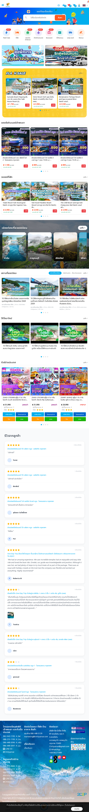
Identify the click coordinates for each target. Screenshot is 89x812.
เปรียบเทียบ (8, 414)
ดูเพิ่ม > (82, 228)
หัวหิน (6, 258)
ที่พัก (12, 305)
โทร (9, 419)
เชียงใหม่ (59, 258)
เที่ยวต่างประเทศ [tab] (76, 273)
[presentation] (5, 55)
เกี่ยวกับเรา (28, 748)
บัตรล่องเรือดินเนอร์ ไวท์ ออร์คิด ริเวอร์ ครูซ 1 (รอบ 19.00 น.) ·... (43, 159)
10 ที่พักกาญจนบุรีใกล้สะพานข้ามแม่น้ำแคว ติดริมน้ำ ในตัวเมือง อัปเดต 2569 (44, 301)
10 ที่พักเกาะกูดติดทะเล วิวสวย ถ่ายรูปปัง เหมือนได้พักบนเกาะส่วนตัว (44, 347)
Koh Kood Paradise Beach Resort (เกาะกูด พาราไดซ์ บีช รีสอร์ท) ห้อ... (15, 205)
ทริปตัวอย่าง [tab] (66, 273)
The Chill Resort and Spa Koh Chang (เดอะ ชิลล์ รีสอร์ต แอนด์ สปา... (43, 205)
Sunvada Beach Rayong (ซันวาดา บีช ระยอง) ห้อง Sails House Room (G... (17, 99)
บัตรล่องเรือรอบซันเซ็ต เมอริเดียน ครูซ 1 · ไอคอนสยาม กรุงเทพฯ (29, 666)
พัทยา (83, 258)
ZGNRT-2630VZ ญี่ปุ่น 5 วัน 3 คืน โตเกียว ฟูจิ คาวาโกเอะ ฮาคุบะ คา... (43, 398)
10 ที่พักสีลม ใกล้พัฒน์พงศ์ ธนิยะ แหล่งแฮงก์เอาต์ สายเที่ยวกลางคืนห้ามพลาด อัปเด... (72, 301)
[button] (40, 110)
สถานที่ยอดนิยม (6, 305)
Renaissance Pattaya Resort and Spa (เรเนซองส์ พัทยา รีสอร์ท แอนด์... (69, 99)
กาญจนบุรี (34, 258)
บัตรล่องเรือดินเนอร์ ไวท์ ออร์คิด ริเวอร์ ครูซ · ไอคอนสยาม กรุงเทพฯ (30, 501)
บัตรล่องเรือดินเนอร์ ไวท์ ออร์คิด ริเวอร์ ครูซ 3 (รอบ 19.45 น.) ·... (71, 159)
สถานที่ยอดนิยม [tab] (55, 273)
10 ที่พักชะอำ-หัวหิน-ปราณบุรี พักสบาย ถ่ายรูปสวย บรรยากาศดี (15, 347)
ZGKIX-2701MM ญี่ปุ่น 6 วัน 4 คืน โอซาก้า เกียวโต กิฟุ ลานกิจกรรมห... (14, 398)
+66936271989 (55, 752)
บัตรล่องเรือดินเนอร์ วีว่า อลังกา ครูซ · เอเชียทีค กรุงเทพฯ (26, 449)
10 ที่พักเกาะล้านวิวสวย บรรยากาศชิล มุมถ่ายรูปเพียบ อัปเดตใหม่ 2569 (15, 299)
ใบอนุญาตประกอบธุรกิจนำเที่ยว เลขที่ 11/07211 (20, 794)
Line (21, 419)
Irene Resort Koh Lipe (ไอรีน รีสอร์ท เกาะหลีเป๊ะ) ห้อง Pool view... (43, 99)
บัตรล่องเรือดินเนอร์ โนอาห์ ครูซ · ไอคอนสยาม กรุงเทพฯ (26, 692)
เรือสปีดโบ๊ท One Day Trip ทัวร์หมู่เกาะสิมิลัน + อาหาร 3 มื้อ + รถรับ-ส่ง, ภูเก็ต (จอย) (36, 593)
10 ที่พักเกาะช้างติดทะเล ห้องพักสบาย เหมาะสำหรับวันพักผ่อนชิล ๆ (73, 347)
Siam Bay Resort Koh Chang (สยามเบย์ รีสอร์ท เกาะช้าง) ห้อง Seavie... (71, 205)
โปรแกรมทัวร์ (22, 414)
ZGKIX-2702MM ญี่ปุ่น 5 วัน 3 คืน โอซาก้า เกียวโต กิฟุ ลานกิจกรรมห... (72, 398)
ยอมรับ (76, 809)
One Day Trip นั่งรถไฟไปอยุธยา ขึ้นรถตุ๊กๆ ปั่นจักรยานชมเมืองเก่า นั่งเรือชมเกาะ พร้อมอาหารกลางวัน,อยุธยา (41, 555)
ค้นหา (60, 17)
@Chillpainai (8, 752)
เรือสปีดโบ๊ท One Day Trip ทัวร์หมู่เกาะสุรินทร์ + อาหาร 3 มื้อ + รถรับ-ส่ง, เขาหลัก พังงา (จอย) (39, 639)
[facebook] (51, 757)
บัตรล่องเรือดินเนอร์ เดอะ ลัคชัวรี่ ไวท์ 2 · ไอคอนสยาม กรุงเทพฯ (15, 159)
